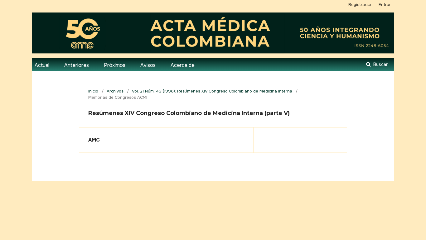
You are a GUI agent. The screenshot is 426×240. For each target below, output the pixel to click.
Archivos (115, 91)
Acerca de (183, 65)
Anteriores (76, 65)
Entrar (385, 4)
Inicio (93, 91)
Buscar (380, 64)
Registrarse (359, 4)
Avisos (148, 65)
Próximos (114, 65)
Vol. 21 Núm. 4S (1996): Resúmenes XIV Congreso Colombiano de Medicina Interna (212, 91)
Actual (42, 65)
